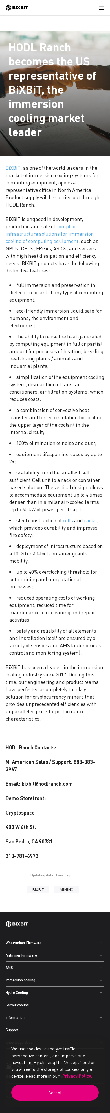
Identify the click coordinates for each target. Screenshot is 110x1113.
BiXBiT (13, 168)
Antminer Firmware (21, 955)
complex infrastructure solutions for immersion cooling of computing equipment (50, 233)
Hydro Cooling (17, 992)
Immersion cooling (20, 980)
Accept (55, 1092)
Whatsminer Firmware (23, 942)
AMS (9, 967)
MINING (66, 889)
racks (90, 520)
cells (68, 520)
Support (12, 1030)
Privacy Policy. (77, 1075)
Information (15, 1017)
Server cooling (17, 1005)
